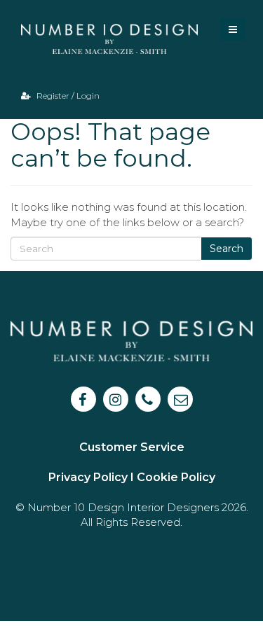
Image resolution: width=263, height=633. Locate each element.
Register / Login (67, 95)
